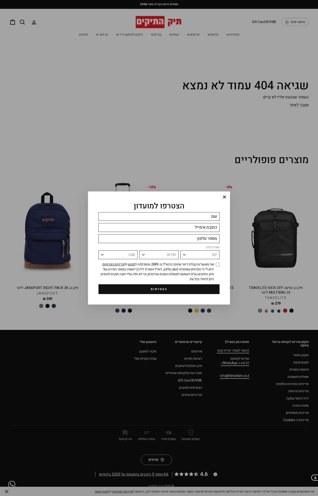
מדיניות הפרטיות (113, 264)
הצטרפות (159, 289)
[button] (314, 477)
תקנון (131, 264)
